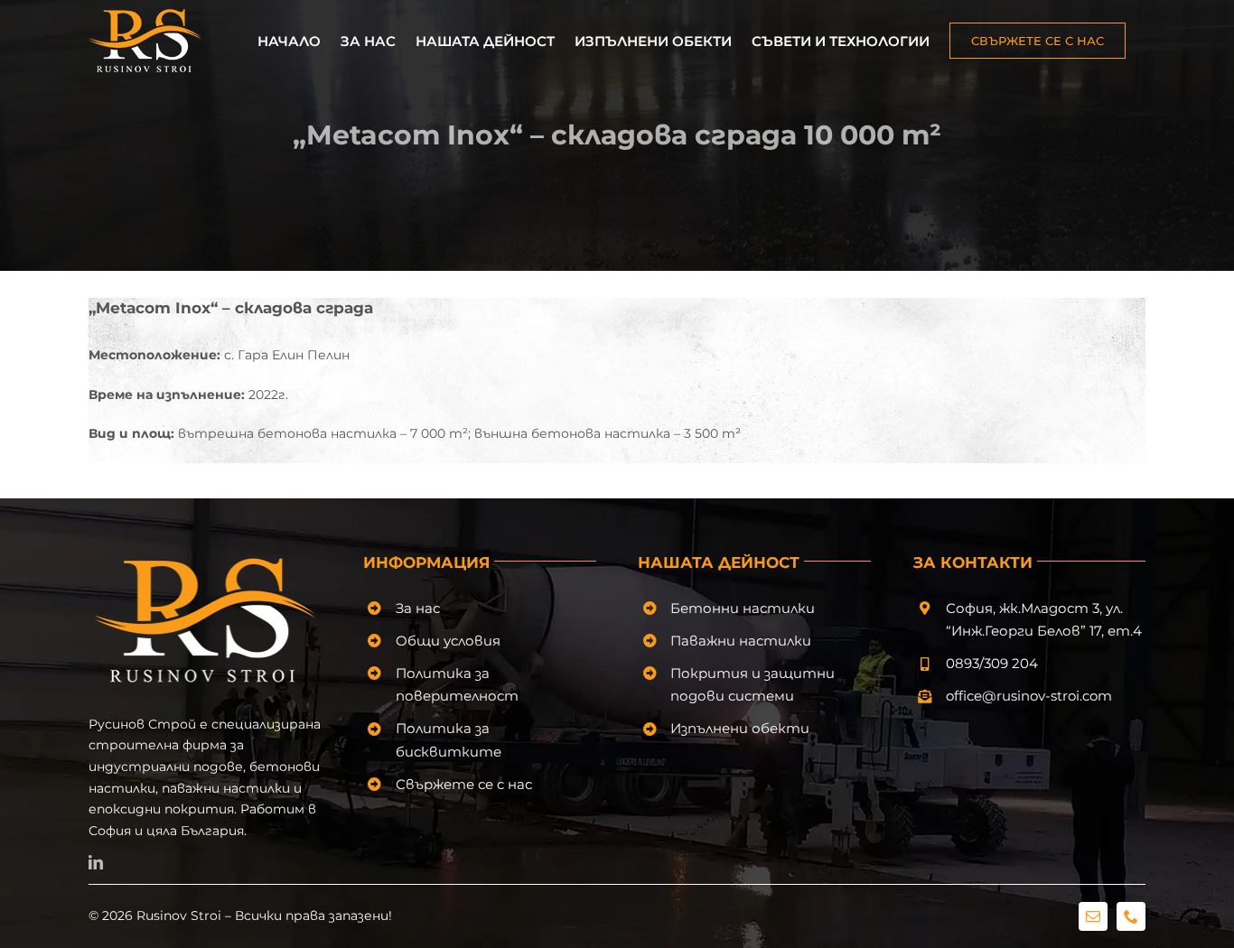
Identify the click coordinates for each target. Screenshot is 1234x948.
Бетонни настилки (742, 608)
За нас (418, 608)
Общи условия (448, 640)
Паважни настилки (740, 640)
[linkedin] (96, 862)
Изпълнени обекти (739, 728)
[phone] (1131, 916)
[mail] (1093, 916)
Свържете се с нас (464, 784)
